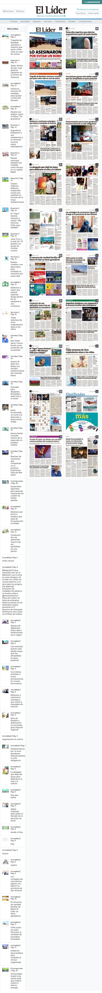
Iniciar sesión (93, 13)
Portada (13, 21)
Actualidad (25, 21)
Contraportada (85, 21)
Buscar (21, 11)
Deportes (37, 21)
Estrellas (72, 21)
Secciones (9, 11)
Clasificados (60, 21)
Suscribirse (80, 13)
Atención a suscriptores (89, 9)
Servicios (48, 21)
